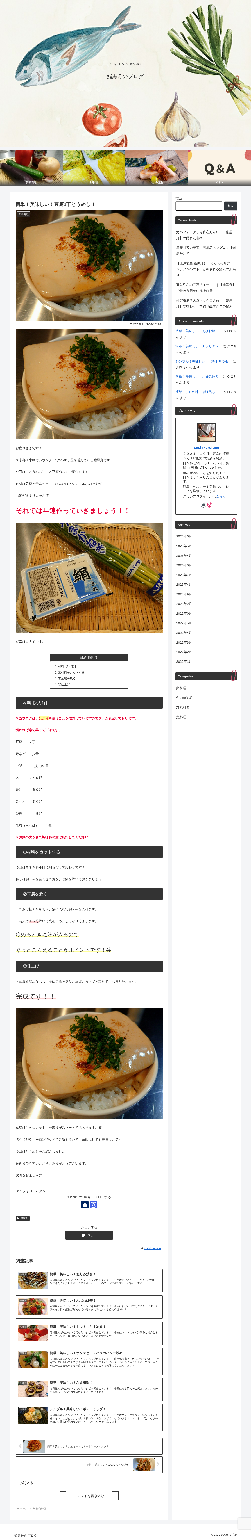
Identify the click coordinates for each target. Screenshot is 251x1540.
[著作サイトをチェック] (85, 1204)
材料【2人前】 (67, 666)
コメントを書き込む (89, 1496)
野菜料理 (24, 1218)
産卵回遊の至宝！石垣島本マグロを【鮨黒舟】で (206, 250)
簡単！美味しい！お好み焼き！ (198, 376)
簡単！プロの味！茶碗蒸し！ (196, 392)
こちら (221, 496)
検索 (178, 198)
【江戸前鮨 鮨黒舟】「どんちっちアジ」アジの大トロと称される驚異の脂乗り (206, 269)
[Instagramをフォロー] (93, 1204)
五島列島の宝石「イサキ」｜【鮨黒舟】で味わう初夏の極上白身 (206, 288)
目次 (83, 657)
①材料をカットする (71, 672)
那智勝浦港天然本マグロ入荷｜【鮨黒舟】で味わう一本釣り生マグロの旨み (204, 303)
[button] (89, 1235)
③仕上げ (64, 684)
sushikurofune (206, 448)
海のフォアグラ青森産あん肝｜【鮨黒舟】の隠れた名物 (204, 235)
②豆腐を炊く (67, 678)
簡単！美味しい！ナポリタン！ (198, 346)
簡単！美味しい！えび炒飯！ (196, 331)
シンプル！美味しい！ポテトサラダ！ (203, 361)
